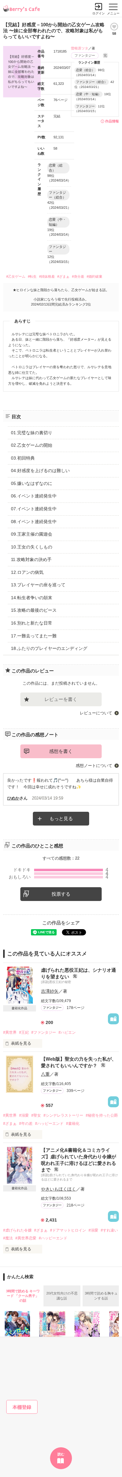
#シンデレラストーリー (63, 1115)
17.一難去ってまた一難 (34, 635)
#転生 (32, 276)
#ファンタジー (43, 1032)
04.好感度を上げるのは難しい (40, 470)
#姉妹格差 (47, 276)
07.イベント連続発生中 (34, 508)
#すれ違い (109, 1230)
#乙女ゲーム (15, 276)
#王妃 (24, 1032)
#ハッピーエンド (49, 1123)
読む (61, 1454)
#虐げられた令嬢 (17, 1230)
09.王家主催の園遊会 (31, 534)
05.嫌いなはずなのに (31, 483)
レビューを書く (60, 699)
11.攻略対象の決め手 (31, 559)
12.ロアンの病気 (27, 572)
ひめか (13, 798)
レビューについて (96, 713)
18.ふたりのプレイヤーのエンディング (49, 648)
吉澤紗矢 (49, 991)
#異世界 (10, 1032)
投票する (61, 894)
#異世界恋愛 (25, 1238)
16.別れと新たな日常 (31, 622)
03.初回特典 (23, 458)
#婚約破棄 (94, 276)
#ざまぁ (63, 276)
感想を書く (61, 751)
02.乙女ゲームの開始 (31, 445)
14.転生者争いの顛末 (31, 597)
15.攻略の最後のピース (34, 610)
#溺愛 (24, 1115)
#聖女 (36, 1115)
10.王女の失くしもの (31, 546)
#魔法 (8, 1238)
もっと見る (61, 818)
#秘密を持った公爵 (102, 1115)
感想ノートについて (94, 765)
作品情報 (112, 121)
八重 (45, 1074)
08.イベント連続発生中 (34, 521)
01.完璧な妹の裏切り (31, 432)
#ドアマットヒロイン (68, 1230)
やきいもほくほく (58, 1188)
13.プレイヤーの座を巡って (38, 584)
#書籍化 (72, 1123)
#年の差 (26, 1123)
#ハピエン (67, 1032)
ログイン (98, 13)
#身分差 (78, 276)
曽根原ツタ (79, 48)
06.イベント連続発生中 (34, 495)
